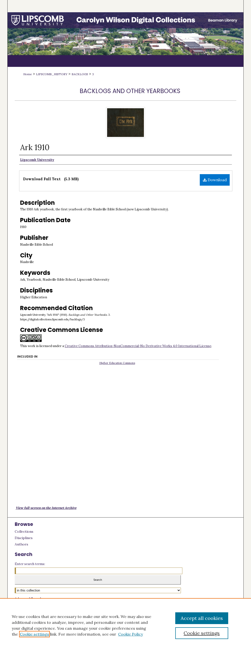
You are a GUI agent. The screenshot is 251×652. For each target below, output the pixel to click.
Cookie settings (34, 634)
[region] (125, 625)
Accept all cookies (202, 618)
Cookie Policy (130, 634)
